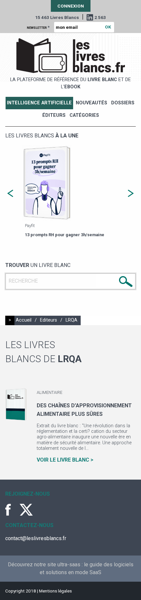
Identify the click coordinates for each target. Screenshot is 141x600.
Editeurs (48, 320)
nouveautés (91, 103)
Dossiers (122, 103)
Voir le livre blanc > (65, 460)
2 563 (100, 17)
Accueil (23, 320)
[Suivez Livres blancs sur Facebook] (11, 509)
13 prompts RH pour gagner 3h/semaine (64, 234)
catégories (84, 115)
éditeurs (54, 115)
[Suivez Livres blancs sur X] (26, 509)
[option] (70, 191)
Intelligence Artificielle (39, 103)
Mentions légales (55, 590)
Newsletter (38, 27)
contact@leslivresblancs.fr (35, 538)
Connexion (70, 6)
